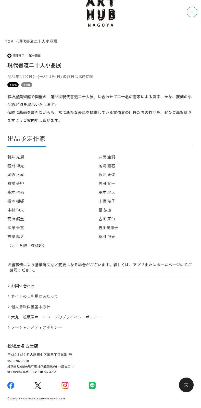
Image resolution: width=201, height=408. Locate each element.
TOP (9, 41)
